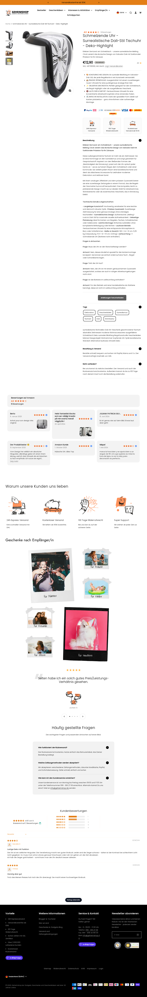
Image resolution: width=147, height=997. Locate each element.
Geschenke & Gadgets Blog (50, 927)
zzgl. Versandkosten (114, 66)
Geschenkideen (56, 10)
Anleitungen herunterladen (112, 297)
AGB (83, 968)
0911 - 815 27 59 (92, 930)
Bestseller (41, 10)
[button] (14, 461)
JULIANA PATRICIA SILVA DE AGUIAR (111, 413)
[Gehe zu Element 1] (9, 36)
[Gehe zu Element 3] (9, 53)
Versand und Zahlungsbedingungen (48, 932)
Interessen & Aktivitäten (79, 10)
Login (101, 968)
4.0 (85, 32)
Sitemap (47, 968)
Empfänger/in (101, 10)
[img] (12, 840)
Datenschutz (73, 968)
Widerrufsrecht (59, 968)
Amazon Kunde (61, 444)
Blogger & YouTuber (47, 919)
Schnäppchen (73, 15)
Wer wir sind (44, 923)
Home (8, 24)
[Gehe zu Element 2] (9, 46)
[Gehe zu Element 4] (9, 62)
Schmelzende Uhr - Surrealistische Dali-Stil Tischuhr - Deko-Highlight (40, 24)
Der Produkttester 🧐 (19, 444)
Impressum (92, 968)
